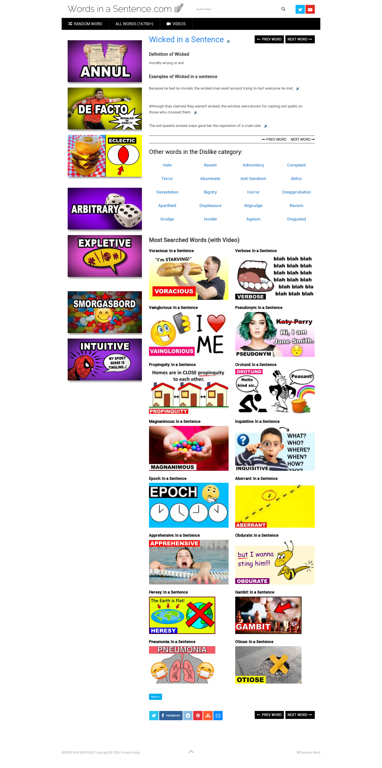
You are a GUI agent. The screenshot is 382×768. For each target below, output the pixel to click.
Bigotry (210, 192)
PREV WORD (275, 139)
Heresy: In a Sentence (168, 592)
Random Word (87, 23)
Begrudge (253, 205)
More (154, 696)
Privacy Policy (130, 752)
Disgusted (296, 219)
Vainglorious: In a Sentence (173, 307)
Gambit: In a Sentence (254, 592)
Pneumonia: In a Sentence (172, 641)
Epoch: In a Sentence (168, 478)
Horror (253, 192)
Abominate (210, 178)
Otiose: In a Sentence (254, 641)
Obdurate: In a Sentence (257, 535)
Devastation (167, 192)
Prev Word (271, 39)
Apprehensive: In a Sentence (174, 535)
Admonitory (253, 165)
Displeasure (210, 205)
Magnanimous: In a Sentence (175, 421)
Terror (167, 178)
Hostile (210, 219)
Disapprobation (296, 192)
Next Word (298, 39)
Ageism (253, 219)
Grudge (167, 219)
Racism (296, 205)
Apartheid (167, 205)
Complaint (296, 165)
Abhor (296, 178)
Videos (179, 23)
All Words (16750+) (134, 23)
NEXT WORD (301, 139)
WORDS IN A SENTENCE (78, 752)
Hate (167, 165)
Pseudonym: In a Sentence (259, 307)
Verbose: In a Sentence (256, 250)
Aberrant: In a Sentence (256, 478)
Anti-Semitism (253, 178)
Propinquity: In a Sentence (172, 364)
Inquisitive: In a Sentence (257, 421)
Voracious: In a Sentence (171, 250)
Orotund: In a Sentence (256, 364)
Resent (210, 165)
